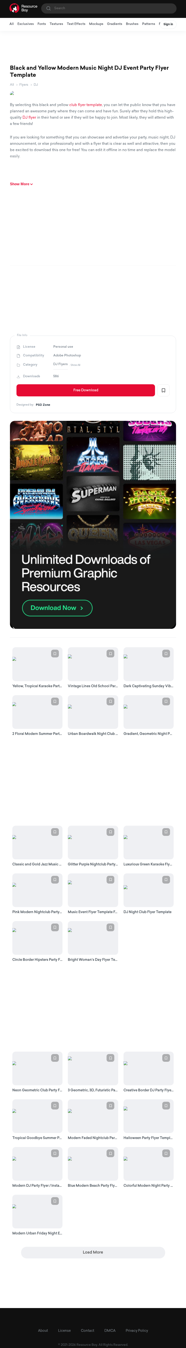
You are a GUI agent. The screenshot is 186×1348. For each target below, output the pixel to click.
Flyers (23, 84)
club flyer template (85, 105)
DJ (36, 84)
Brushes (132, 24)
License (64, 1331)
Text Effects (76, 24)
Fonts (42, 24)
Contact (87, 1331)
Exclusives (25, 24)
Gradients (114, 24)
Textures (56, 24)
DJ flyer (29, 118)
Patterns (148, 24)
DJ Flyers (60, 364)
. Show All (74, 364)
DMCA (110, 1331)
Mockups (96, 24)
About (43, 1331)
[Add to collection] (163, 390)
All (11, 24)
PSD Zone (43, 405)
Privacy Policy (137, 1331)
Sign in (168, 24)
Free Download (85, 390)
